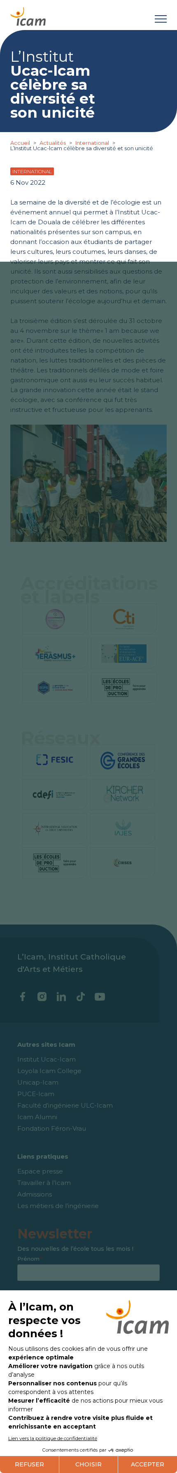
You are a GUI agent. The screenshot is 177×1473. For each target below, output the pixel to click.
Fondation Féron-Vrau (51, 1128)
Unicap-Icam (37, 1082)
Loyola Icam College (49, 1071)
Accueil (20, 142)
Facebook (22, 996)
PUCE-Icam (35, 1094)
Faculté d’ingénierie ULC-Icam (65, 1105)
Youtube (100, 996)
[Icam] (28, 15)
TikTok (80, 996)
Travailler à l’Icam (44, 1183)
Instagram (42, 996)
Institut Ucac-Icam (46, 1059)
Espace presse (40, 1171)
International (92, 142)
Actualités (53, 142)
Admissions (34, 1194)
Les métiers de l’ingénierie (58, 1206)
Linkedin (61, 996)
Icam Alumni (37, 1117)
